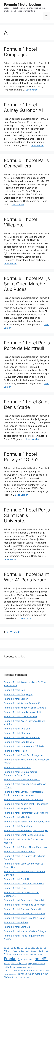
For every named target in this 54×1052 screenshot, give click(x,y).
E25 (18, 954)
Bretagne (34, 951)
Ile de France (19, 963)
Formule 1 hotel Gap (14, 690)
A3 (8, 948)
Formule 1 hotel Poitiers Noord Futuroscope (26, 847)
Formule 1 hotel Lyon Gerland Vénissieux (25, 746)
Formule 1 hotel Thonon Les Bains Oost (24, 904)
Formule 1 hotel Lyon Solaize (19, 742)
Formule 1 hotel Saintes (16, 922)
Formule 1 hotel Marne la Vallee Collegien (25, 931)
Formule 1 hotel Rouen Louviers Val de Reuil (27, 821)
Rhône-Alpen (11, 977)
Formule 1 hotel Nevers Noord (19, 851)
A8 (26, 948)
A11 (37, 948)
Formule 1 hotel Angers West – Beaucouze (26, 804)
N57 (32, 967)
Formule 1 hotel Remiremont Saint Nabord (26, 812)
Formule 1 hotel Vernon (16, 699)
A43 (5, 951)
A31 (45, 948)
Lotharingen (9, 967)
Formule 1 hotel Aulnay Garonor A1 (24, 107)
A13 (41, 948)
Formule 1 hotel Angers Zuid (18, 808)
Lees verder (32, 89)
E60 (31, 954)
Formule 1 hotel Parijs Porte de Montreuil (27, 345)
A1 (5, 947)
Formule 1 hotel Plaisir (15, 751)
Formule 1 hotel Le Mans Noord (20, 716)
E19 (14, 954)
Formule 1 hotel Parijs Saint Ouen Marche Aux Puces (27, 284)
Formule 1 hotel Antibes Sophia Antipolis (25, 707)
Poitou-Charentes (10, 974)
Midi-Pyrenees (21, 967)
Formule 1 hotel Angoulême (18, 826)
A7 (22, 947)
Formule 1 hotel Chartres (17, 733)
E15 (6, 954)
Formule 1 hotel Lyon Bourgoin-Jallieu (23, 712)
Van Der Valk (24, 977)
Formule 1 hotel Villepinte (20, 222)
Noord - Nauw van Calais (16, 970)
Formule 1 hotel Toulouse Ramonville (23, 909)
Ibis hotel (7, 964)
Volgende (16, 632)
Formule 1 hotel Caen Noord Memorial (24, 900)
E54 (27, 954)
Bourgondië (25, 951)
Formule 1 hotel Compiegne (20, 51)
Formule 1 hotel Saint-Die (17, 927)
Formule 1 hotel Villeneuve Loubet (22, 737)
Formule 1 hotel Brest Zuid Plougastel (23, 755)
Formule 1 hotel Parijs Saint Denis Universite (27, 515)
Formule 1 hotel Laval (15, 888)
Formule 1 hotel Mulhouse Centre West (24, 883)
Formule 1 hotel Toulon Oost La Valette (24, 913)
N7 (29, 967)
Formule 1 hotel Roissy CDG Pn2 (21, 456)
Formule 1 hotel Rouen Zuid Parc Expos (24, 918)
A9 (29, 948)
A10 (33, 947)
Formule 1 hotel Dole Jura (17, 728)
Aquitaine (16, 951)
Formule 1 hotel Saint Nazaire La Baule (24, 835)
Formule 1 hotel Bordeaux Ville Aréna (23, 799)
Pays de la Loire (42, 970)
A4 (12, 948)
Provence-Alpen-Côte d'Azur (32, 973)
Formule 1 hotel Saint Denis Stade (26, 404)
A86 (10, 951)
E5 (47, 951)
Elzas (40, 954)
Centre (42, 951)
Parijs (32, 970)
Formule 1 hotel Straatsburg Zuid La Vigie (26, 830)
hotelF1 (41, 958)
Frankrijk (12, 958)
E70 (35, 954)
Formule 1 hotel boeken (22, 5)
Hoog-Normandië (27, 959)
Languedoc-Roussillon (36, 964)
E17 (10, 954)
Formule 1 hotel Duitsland (17, 767)
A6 (18, 948)
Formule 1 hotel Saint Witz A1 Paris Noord (26, 577)
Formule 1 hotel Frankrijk (16, 879)
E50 (23, 954)
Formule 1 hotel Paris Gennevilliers (26, 163)
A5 (15, 948)
